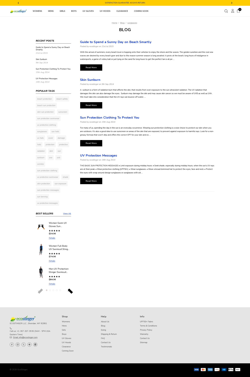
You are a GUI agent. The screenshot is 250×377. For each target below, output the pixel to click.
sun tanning (42, 196)
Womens (66, 321)
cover (50, 138)
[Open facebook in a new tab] (12, 344)
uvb (58, 157)
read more (91, 67)
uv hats (40, 138)
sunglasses (42, 131)
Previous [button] (18, 3)
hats (39, 144)
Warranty (144, 334)
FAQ (103, 338)
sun (59, 151)
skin (51, 151)
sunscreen (62, 112)
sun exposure (60, 183)
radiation (41, 151)
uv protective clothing (46, 125)
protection (50, 144)
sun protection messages (48, 190)
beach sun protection (46, 105)
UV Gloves (66, 338)
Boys (64, 334)
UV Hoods (66, 342)
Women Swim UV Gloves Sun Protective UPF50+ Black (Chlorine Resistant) (58, 225)
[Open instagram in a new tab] (18, 344)
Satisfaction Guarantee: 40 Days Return (125, 3)
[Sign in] (232, 11)
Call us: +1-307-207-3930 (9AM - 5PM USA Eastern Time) (30, 333)
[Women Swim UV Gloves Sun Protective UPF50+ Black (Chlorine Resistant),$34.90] (41, 226)
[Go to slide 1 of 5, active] (46, 290)
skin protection (43, 183)
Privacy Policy (146, 330)
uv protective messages (47, 203)
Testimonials (106, 346)
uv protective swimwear (47, 177)
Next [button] (231, 3)
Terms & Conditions (148, 325)
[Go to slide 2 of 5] (50, 290)
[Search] (226, 11)
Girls (64, 330)
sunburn (40, 157)
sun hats (55, 131)
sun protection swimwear (48, 118)
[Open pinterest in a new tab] (29, 344)
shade (65, 177)
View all (67, 213)
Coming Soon (68, 351)
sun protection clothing (47, 170)
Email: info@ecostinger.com (25, 337)
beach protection (44, 99)
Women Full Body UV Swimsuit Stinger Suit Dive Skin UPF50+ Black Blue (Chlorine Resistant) (59, 247)
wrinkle (40, 164)
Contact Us (106, 342)
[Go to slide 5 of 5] (60, 290)
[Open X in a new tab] (23, 344)
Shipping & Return (109, 334)
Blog (103, 325)
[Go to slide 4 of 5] (57, 290)
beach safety (62, 99)
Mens (64, 325)
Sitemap (143, 342)
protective (63, 144)
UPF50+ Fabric (146, 321)
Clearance (66, 346)
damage (61, 138)
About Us (105, 321)
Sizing (103, 330)
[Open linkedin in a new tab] (35, 344)
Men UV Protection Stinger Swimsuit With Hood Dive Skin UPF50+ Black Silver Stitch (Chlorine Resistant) (59, 270)
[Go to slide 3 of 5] (53, 290)
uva (50, 157)
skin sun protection (45, 112)
